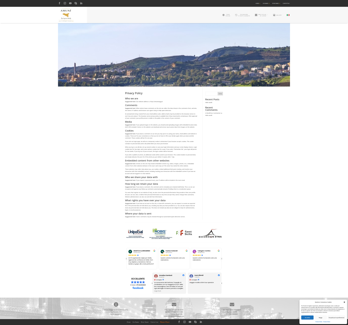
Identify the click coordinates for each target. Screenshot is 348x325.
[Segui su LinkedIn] (81, 3)
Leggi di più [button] (157, 291)
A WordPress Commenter (212, 113)
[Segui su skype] (75, 3)
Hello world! (208, 102)
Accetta (307, 317)
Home (129, 322)
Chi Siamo (136, 322)
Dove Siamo (145, 322)
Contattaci (154, 322)
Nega (320, 317)
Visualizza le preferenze (336, 317)
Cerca (220, 94)
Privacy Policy (318, 321)
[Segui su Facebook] (59, 3)
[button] (344, 302)
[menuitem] (257, 3)
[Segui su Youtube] (70, 3)
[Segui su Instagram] (65, 3)
